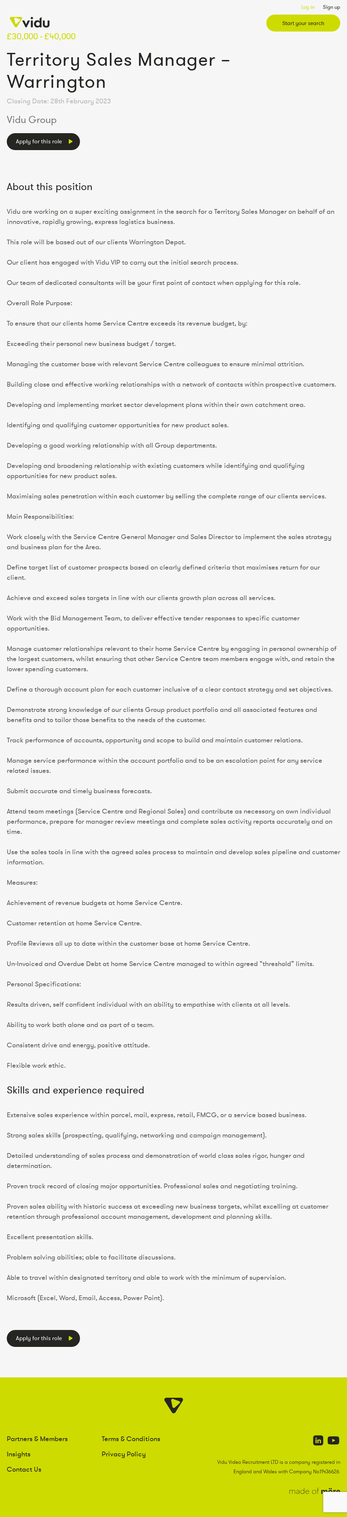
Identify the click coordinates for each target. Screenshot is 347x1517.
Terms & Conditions (131, 1438)
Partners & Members (37, 1438)
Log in (307, 7)
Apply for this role (39, 141)
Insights (18, 1454)
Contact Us (24, 1469)
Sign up (331, 7)
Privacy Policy (124, 1454)
